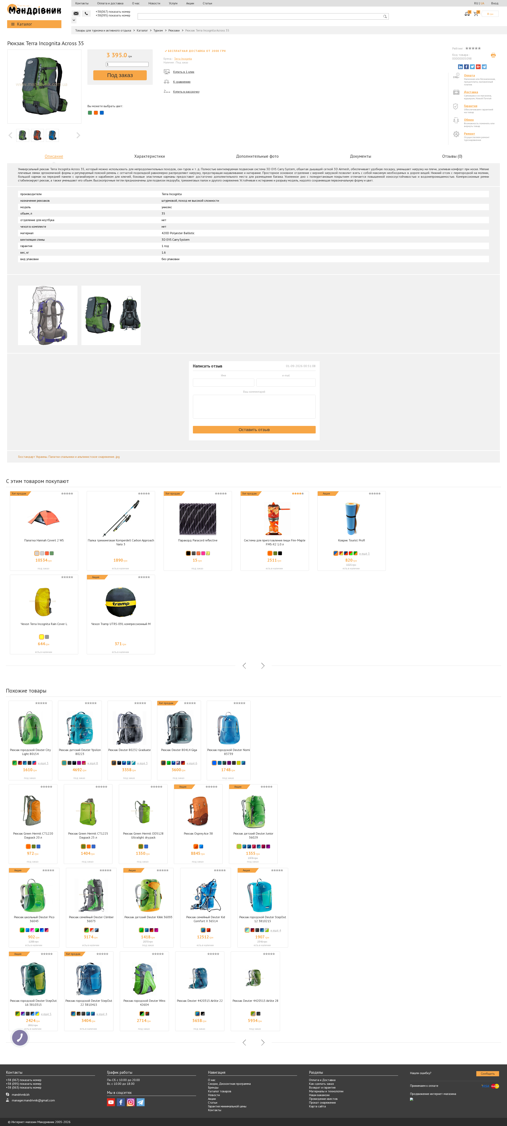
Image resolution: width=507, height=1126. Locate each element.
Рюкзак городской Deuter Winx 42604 (144, 1003)
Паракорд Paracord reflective (197, 540)
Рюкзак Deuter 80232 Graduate (129, 750)
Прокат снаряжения (322, 1102)
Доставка (471, 92)
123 (73, 20)
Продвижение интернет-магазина (433, 1094)
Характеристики (149, 156)
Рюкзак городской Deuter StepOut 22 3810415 (88, 1003)
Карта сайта (317, 1106)
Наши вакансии (319, 1095)
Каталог (24, 24)
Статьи (207, 3)
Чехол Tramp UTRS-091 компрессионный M (121, 624)
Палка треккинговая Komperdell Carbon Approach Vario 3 (121, 542)
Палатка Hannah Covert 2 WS (44, 540)
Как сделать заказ (321, 1084)
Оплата (469, 75)
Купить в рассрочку (186, 92)
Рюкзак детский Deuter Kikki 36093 (148, 917)
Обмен (469, 120)
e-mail (286, 375)
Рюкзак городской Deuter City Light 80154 (30, 752)
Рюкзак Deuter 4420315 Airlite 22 (200, 1001)
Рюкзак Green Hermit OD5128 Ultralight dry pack (143, 835)
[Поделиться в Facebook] (466, 66)
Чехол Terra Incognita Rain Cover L (44, 624)
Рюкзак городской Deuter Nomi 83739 (228, 752)
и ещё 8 (93, 763)
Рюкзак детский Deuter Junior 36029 (253, 835)
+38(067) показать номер (113, 11)
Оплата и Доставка (322, 1080)
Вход (494, 3)
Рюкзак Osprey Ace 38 (198, 833)
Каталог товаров (219, 1091)
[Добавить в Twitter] (472, 66)
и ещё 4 (276, 930)
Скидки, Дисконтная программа (229, 1084)
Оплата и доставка (110, 3)
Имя (223, 375)
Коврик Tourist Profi (351, 540)
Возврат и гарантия (322, 1087)
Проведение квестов (323, 1099)
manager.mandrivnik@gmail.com (33, 1100)
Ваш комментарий (254, 391)
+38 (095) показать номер (23, 1084)
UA (482, 3)
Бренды (213, 1087)
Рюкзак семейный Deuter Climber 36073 (91, 919)
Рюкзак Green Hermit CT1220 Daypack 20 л (33, 835)
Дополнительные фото (257, 156)
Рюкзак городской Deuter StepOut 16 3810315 (33, 1003)
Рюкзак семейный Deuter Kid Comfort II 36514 (205, 919)
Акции (190, 3)
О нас (136, 3)
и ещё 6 (192, 763)
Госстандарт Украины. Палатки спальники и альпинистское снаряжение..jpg (69, 457)
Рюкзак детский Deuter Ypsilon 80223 (80, 752)
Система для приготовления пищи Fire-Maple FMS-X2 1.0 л (274, 542)
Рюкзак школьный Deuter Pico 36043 (34, 919)
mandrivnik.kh (21, 1094)
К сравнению (182, 82)
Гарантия (470, 106)
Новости (154, 3)
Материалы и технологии (326, 1091)
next (78, 135)
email (76, 13)
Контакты (82, 3)
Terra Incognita (183, 58)
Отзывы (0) (452, 156)
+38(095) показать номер (113, 15)
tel (86, 13)
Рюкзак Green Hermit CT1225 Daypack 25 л (88, 835)
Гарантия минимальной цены (227, 1106)
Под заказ (120, 75)
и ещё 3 (364, 553)
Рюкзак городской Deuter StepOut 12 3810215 (262, 919)
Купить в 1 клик (183, 72)
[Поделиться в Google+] (478, 66)
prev (10, 135)
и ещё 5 (46, 1014)
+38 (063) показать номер (23, 1087)
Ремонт (469, 134)
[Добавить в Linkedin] (460, 66)
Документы (360, 156)
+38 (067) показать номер (23, 1080)
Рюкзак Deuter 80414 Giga (179, 750)
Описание (54, 156)
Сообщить (488, 1073)
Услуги (173, 3)
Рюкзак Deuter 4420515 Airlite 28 (255, 1001)
